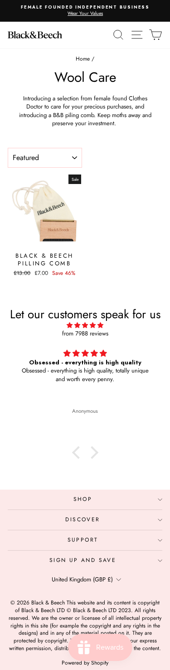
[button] (78, 452)
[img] (85, 325)
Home (83, 59)
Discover (82, 519)
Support (83, 540)
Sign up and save (82, 560)
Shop (82, 499)
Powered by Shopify (85, 663)
